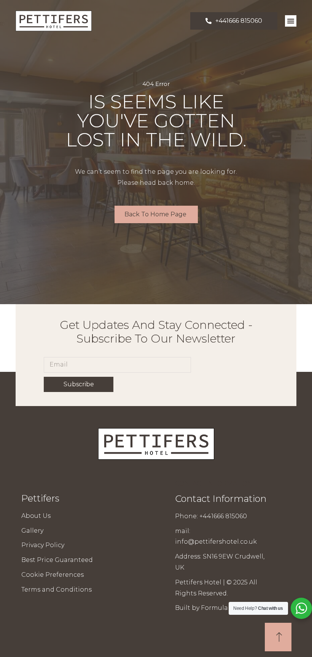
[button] (290, 21)
